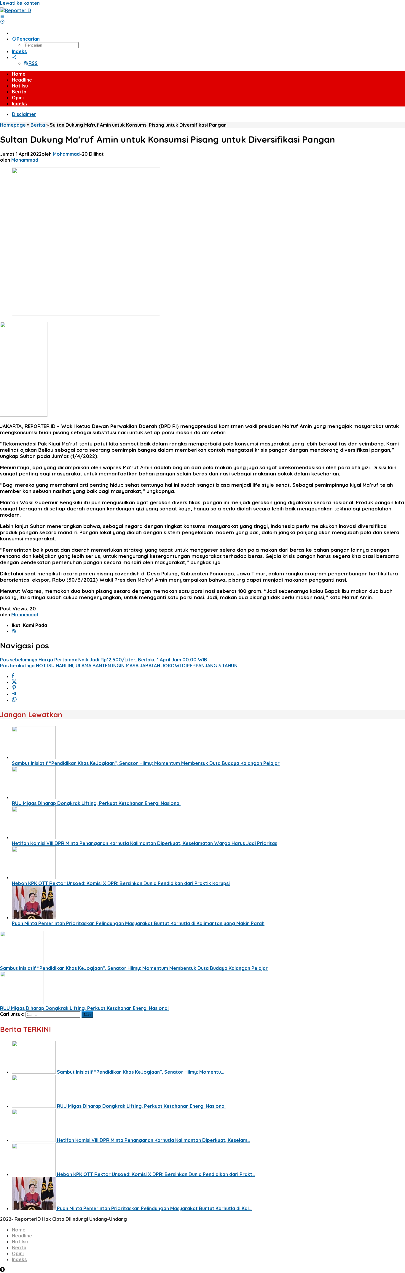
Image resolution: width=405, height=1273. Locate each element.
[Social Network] (14, 57)
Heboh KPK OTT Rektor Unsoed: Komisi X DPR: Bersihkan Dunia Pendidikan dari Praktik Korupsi (121, 883)
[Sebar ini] (13, 676)
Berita (19, 1247)
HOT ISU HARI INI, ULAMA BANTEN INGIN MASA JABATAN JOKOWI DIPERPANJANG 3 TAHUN (118, 666)
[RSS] (14, 631)
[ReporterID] (15, 10)
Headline (22, 1236)
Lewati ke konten (20, 3)
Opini (18, 1253)
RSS (33, 63)
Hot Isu (20, 1242)
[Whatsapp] (14, 700)
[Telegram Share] (14, 694)
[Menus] (2, 16)
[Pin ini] (14, 688)
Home (18, 1230)
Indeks (19, 1259)
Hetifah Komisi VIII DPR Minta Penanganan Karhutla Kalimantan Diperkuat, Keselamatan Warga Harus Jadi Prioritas (144, 843)
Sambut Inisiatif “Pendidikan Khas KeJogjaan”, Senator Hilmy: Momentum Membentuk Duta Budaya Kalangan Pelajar (146, 763)
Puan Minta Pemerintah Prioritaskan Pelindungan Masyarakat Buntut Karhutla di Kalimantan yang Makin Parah (138, 923)
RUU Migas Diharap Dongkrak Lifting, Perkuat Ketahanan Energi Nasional (96, 803)
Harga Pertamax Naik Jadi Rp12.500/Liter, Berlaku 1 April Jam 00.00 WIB (103, 660)
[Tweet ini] (14, 682)
